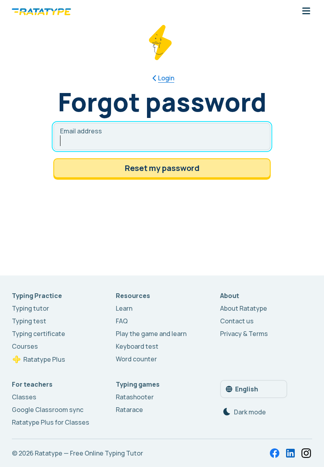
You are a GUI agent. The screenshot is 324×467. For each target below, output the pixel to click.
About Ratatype (243, 308)
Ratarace (129, 409)
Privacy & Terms (244, 333)
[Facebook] (275, 453)
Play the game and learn (151, 333)
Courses (25, 346)
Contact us (237, 321)
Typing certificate (38, 333)
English (246, 389)
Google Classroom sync (47, 409)
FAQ (122, 321)
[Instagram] (306, 453)
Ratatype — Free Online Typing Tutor (89, 453)
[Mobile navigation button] (306, 11)
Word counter (136, 359)
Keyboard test (137, 346)
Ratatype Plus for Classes (50, 422)
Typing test (29, 321)
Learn (124, 308)
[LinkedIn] (290, 453)
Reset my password (162, 168)
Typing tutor (30, 308)
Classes (24, 397)
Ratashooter (135, 397)
